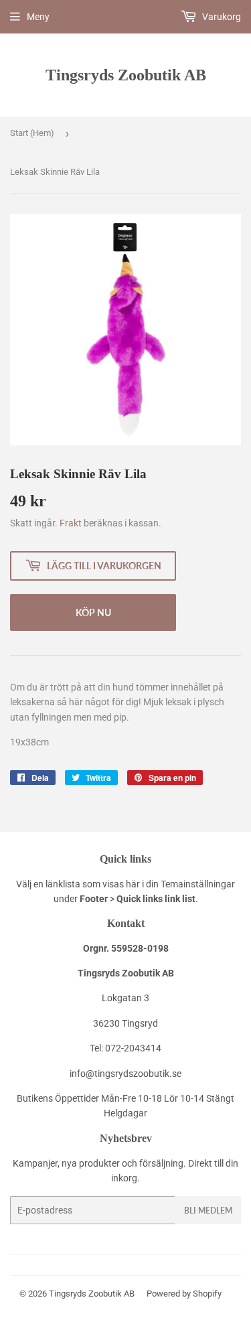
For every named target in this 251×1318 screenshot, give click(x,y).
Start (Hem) (32, 133)
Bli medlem (208, 1210)
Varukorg (220, 16)
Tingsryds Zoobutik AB (126, 75)
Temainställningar (198, 884)
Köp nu (93, 612)
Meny (38, 16)
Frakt (71, 523)
